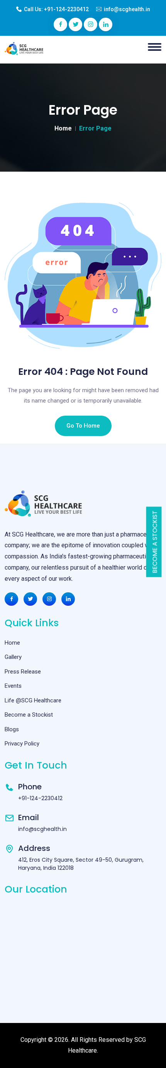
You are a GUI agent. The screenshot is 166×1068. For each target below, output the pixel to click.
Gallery (13, 657)
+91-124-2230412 (66, 9)
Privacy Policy (22, 743)
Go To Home (83, 425)
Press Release (23, 671)
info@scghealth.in (127, 9)
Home (63, 128)
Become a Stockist (155, 541)
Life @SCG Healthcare (33, 700)
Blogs (12, 729)
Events (13, 685)
